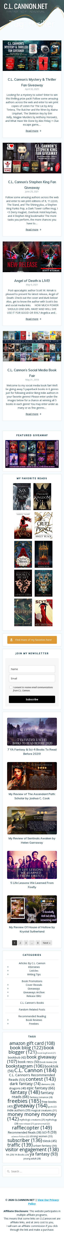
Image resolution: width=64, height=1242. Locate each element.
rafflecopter (32, 1127)
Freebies (34, 1023)
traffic (20, 1144)
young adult (32, 1158)
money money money (32, 1116)
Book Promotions (32, 981)
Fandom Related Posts (32, 1009)
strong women (41, 1136)
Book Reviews (34, 1020)
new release (26, 1123)
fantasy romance (41, 1097)
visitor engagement (32, 1149)
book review (48, 1062)
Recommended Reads (24, 1132)
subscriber (24, 1140)
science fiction (20, 1136)
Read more (32, 130)
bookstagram (25, 1066)
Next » (46, 942)
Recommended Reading (32, 1016)
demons (47, 1084)
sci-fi (49, 1132)
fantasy (25, 1092)
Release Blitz (33, 996)
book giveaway (31, 1059)
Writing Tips (34, 974)
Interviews (34, 967)
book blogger (31, 1049)
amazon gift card (32, 1043)
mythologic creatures (32, 1119)
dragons (17, 1088)
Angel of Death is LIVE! (32, 281)
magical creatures (44, 1110)
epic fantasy (41, 1087)
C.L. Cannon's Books (32, 1002)
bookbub (17, 1057)
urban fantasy (45, 1145)
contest (41, 1079)
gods (52, 1106)
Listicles (33, 970)
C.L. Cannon (35, 1070)
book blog (26, 1047)
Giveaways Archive (34, 992)
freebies (24, 1100)
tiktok (50, 1141)
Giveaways (34, 988)
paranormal (42, 1123)
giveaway (30, 1105)
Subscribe (32, 699)
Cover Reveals (34, 985)
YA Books (22, 1154)
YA (10, 1154)
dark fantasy (25, 1083)
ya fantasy (44, 1154)
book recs (28, 1062)
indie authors (18, 1110)
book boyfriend (46, 1053)
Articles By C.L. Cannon (32, 963)
